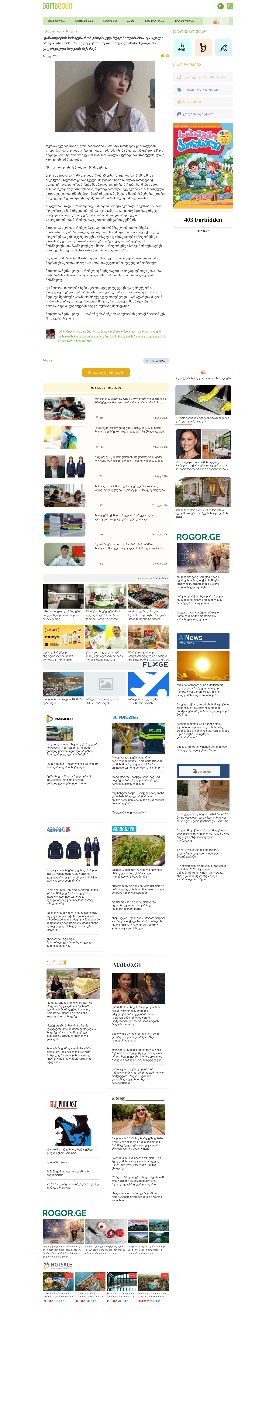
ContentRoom (153, 578)
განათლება (52, 31)
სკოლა (71, 31)
